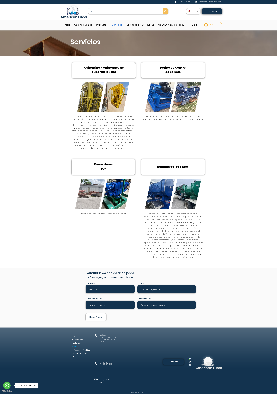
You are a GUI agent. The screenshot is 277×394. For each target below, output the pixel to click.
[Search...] (165, 11)
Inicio (74, 336)
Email (141, 283)
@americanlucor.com (108, 382)
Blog (74, 357)
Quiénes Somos (77, 340)
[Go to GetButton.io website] (7, 391)
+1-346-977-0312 (106, 364)
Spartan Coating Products (78, 353)
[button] (220, 23)
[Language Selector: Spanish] (193, 11)
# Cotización (145, 299)
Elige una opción (94, 299)
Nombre (91, 283)
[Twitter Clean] (190, 362)
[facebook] (190, 359)
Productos (76, 343)
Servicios (75, 347)
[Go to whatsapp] (7, 385)
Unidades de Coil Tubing (78, 350)
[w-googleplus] (190, 365)
